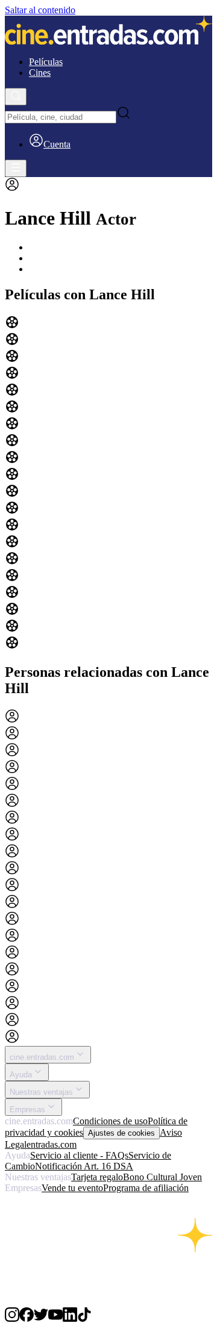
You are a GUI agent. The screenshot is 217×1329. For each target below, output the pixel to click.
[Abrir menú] (16, 168)
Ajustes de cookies (121, 1133)
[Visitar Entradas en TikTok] (84, 1318)
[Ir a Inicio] (108, 31)
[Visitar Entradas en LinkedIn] (70, 1318)
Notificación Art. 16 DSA (84, 1166)
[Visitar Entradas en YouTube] (55, 1318)
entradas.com (52, 1144)
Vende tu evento (72, 1188)
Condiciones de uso (110, 1121)
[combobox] (60, 117)
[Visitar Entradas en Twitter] (41, 1318)
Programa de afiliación (146, 1188)
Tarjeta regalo (97, 1177)
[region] (108, 483)
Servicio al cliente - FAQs (79, 1155)
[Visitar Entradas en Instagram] (12, 1318)
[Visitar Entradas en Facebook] (26, 1318)
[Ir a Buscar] (16, 96)
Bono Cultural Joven (162, 1177)
